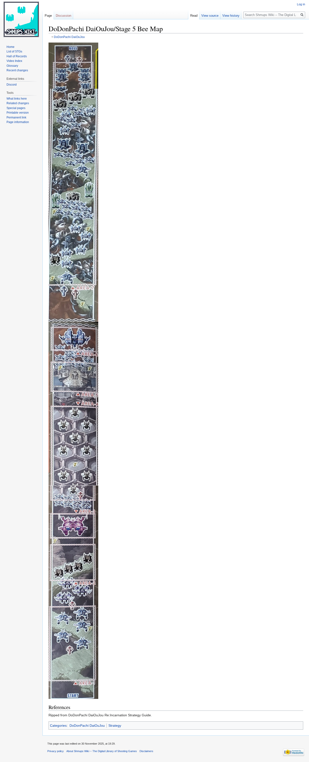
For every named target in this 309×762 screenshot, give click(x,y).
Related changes (18, 103)
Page (48, 15)
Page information (18, 122)
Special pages (16, 108)
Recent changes (17, 70)
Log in (301, 4)
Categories (58, 725)
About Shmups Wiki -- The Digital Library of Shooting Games (101, 751)
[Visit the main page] (21, 19)
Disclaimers (146, 751)
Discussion (63, 15)
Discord (12, 84)
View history (230, 15)
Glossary (12, 65)
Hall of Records (17, 56)
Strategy (114, 725)
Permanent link (16, 117)
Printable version (18, 112)
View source (209, 15)
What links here (17, 98)
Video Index (14, 61)
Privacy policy (55, 751)
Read (193, 15)
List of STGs (14, 51)
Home (10, 47)
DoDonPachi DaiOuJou (69, 36)
